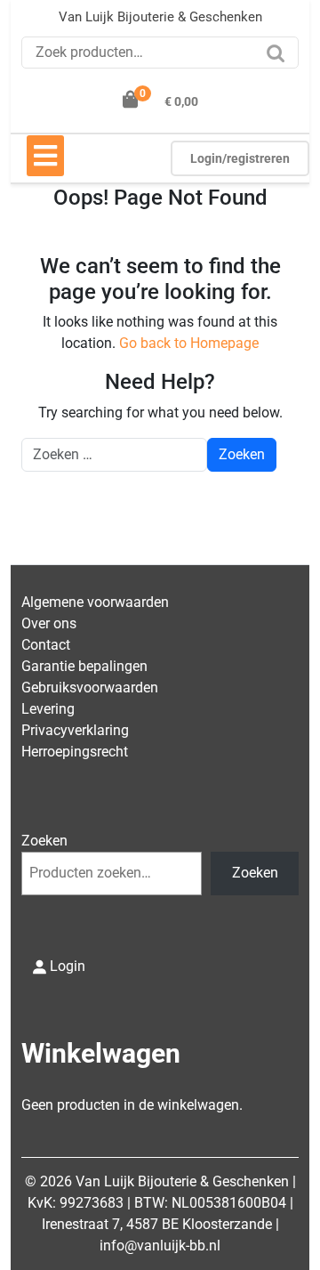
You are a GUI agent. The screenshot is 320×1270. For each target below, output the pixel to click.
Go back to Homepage (189, 343)
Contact (45, 644)
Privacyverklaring (75, 730)
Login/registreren (240, 158)
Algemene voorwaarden (95, 602)
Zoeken (280, 59)
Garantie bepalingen (84, 666)
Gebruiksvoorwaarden (89, 687)
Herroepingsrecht (74, 751)
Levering (48, 708)
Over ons (48, 623)
